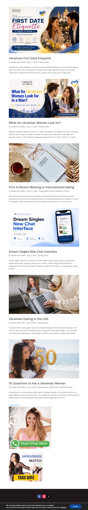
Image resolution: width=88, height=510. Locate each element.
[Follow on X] (49, 496)
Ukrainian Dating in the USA (28, 319)
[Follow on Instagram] (44, 496)
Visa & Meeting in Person (59, 191)
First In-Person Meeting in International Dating (41, 187)
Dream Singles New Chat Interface (33, 251)
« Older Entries (14, 405)
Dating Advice (44, 62)
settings (63, 507)
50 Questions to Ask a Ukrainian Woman (37, 383)
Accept (75, 506)
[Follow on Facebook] (39, 496)
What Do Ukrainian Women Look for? (35, 123)
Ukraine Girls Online (18, 62)
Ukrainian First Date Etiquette (30, 58)
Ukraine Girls (53, 387)
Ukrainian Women (65, 387)
